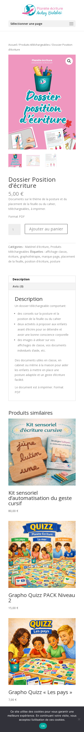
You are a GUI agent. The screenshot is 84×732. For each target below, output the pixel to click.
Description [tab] (21, 279)
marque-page (51, 256)
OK (43, 726)
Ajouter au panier (46, 229)
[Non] (79, 719)
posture (55, 261)
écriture (13, 256)
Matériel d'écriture (37, 247)
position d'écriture (37, 261)
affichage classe (56, 252)
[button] (69, 61)
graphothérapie (30, 256)
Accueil (12, 44)
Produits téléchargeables (34, 44)
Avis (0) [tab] (18, 286)
